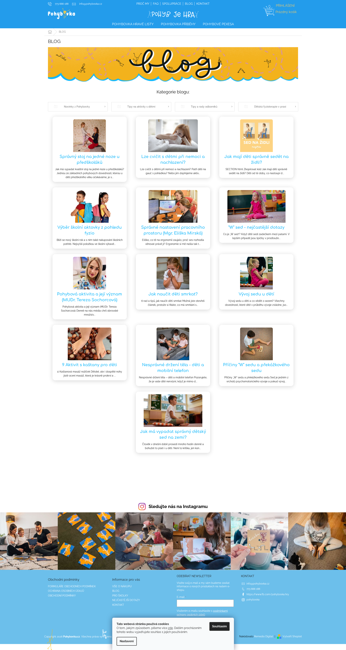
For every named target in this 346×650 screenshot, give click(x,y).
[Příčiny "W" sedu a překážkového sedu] (256, 343)
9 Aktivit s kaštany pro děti (89, 365)
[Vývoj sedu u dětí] (256, 272)
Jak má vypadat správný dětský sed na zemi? (173, 434)
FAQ (156, 3)
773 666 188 (253, 588)
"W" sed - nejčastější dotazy (256, 227)
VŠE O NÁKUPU (122, 586)
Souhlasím (219, 626)
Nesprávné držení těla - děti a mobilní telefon (173, 368)
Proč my (142, 3)
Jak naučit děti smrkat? (173, 294)
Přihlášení (285, 5)
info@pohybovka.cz (257, 583)
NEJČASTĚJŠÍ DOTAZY (126, 600)
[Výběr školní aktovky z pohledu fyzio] (89, 206)
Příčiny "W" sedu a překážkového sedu (256, 368)
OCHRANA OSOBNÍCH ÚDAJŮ (66, 590)
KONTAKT (118, 604)
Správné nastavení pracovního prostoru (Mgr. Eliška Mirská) (173, 230)
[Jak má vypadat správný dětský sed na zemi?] (173, 410)
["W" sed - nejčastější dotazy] (256, 206)
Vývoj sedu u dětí (256, 294)
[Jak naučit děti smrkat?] (173, 272)
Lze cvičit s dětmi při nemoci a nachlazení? (173, 160)
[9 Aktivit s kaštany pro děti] (89, 343)
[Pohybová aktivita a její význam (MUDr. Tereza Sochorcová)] (89, 272)
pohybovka (253, 599)
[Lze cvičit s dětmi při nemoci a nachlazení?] (173, 135)
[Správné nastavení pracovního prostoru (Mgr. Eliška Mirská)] (173, 206)
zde (170, 628)
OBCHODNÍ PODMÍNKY (62, 595)
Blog (189, 3)
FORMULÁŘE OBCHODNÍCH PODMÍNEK (72, 586)
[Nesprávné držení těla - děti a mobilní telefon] (173, 343)
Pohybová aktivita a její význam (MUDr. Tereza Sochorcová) (89, 297)
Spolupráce (171, 3)
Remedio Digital (263, 636)
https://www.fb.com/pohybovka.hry (267, 594)
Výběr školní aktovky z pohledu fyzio (89, 230)
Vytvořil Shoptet (292, 636)
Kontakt (203, 3)
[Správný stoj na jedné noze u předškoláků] (89, 135)
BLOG (115, 590)
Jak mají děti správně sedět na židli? (256, 160)
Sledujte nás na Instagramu (178, 506)
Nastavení (127, 641)
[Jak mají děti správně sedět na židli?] (256, 135)
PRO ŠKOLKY (120, 595)
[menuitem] (132, 24)
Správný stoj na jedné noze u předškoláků (90, 160)
